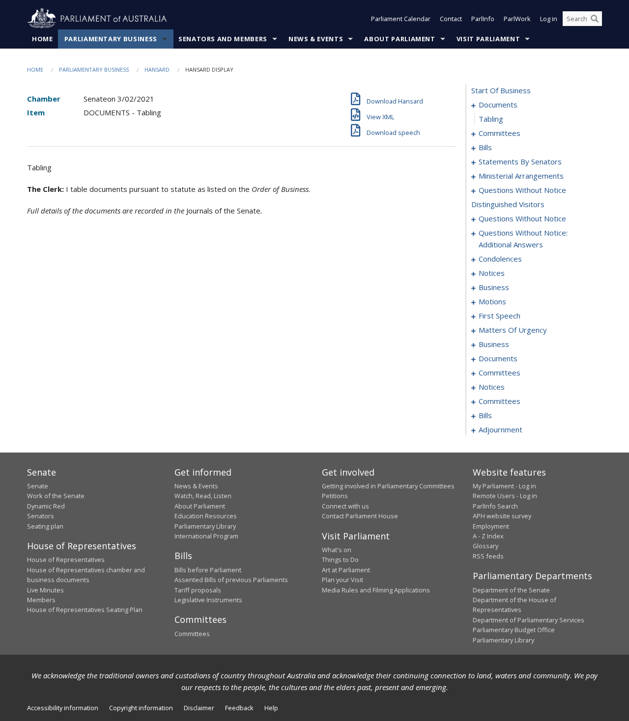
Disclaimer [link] (199, 707)
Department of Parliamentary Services (528, 619)
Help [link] (271, 707)
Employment (491, 526)
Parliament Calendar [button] (400, 18)
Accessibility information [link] (62, 707)
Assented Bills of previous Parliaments (231, 579)
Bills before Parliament (207, 569)
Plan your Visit (342, 579)
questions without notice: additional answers (523, 238)
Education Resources (205, 515)
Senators (40, 515)
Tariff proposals (197, 590)
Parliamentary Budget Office (514, 629)
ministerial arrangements (521, 176)
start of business (501, 90)
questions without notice (522, 190)
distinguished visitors (507, 204)
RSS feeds (488, 556)
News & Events (315, 38)
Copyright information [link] (141, 707)
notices (492, 273)
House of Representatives (66, 559)
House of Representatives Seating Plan (85, 609)
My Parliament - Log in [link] (504, 485)
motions (492, 301)
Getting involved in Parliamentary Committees (388, 485)
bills (485, 147)
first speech (499, 315)
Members (41, 599)
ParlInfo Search (495, 506)
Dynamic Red (46, 506)
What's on (336, 549)
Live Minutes (45, 590)
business (494, 287)
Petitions (335, 495)
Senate (37, 485)
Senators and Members (222, 38)
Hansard (157, 69)
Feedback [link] (239, 707)
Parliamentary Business (110, 38)
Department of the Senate (511, 590)
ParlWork (517, 18)
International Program (206, 536)
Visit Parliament (488, 38)
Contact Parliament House (360, 515)
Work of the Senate (56, 495)
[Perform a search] (594, 18)
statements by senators (520, 161)
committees (499, 133)
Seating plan (45, 526)
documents (498, 104)
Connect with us (345, 506)
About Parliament (399, 38)
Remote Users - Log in (505, 495)
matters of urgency (513, 330)
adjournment (500, 429)
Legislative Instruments (208, 599)
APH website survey (502, 515)
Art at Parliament (346, 569)
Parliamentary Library (205, 526)
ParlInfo (482, 18)
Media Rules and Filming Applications (376, 590)
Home (42, 38)
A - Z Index (488, 536)
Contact (451, 18)
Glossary (485, 545)
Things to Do (340, 559)
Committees (192, 633)
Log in (548, 18)
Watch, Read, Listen (202, 495)
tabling (491, 119)
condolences (500, 259)
